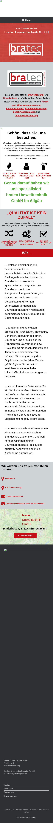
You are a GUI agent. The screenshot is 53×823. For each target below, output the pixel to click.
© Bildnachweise (10, 796)
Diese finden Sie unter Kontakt (23, 771)
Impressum (8, 789)
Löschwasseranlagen (24, 112)
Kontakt (7, 785)
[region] (26, 75)
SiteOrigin (32, 818)
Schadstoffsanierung (26, 115)
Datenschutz (9, 792)
